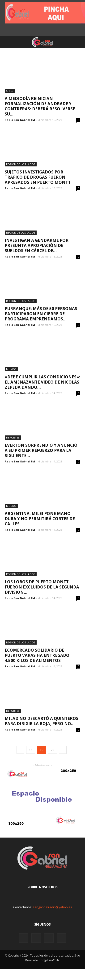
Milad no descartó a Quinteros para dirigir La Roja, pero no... (41, 721)
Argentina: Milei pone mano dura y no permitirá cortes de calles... (40, 519)
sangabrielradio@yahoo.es (52, 907)
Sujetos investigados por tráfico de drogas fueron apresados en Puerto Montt (38, 177)
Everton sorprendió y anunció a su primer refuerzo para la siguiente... (41, 450)
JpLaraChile (52, 960)
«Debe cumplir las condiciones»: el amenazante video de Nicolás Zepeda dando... (42, 382)
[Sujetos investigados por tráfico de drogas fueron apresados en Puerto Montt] (42, 147)
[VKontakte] (49, 938)
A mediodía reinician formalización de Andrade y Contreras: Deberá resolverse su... (40, 106)
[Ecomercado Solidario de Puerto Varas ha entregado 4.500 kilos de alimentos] (42, 626)
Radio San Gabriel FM (20, 120)
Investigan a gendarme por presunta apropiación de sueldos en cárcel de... (36, 245)
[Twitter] (36, 938)
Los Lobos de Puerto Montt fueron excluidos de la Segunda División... (42, 587)
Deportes (12, 437)
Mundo (11, 369)
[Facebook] (23, 938)
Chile (9, 90)
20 (52, 750)
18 (30, 750)
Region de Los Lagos (20, 164)
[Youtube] (61, 938)
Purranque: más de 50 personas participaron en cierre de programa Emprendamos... (41, 314)
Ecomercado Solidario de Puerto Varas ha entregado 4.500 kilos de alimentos (37, 655)
